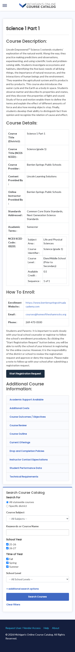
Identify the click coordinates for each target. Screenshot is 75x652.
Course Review (18, 425)
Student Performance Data (26, 468)
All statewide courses (21, 502)
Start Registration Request (25, 373)
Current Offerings (20, 442)
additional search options (22, 588)
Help (46, 627)
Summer (14, 566)
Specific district (18, 505)
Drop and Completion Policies (27, 451)
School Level (13, 573)
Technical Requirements (24, 476)
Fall (11, 559)
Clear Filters (13, 604)
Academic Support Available (27, 399)
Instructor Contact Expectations (29, 459)
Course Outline (18, 433)
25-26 (12, 544)
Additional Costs (19, 408)
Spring (13, 562)
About (55, 627)
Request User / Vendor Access (23, 627)
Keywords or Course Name (22, 526)
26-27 (12, 548)
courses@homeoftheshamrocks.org (46, 314)
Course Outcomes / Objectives (28, 416)
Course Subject (15, 512)
